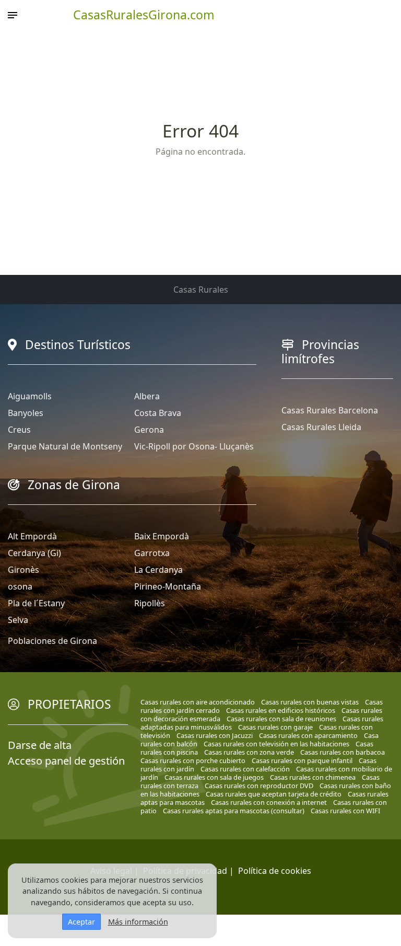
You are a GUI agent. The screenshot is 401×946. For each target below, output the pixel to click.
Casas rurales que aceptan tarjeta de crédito (273, 794)
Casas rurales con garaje (275, 727)
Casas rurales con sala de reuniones (281, 718)
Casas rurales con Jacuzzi (214, 735)
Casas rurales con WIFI (345, 810)
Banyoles (25, 413)
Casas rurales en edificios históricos (280, 710)
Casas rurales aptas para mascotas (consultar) (233, 810)
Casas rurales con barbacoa (342, 752)
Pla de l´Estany (36, 603)
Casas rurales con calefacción (245, 769)
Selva (18, 620)
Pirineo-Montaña (167, 586)
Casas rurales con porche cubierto (192, 760)
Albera (147, 396)
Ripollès (149, 603)
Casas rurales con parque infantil (302, 760)
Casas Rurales (200, 289)
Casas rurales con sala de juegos (214, 777)
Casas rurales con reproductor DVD (259, 785)
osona (20, 586)
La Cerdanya (158, 569)
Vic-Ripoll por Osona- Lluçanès (194, 446)
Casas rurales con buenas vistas (310, 702)
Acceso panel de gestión (66, 761)
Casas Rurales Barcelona (329, 410)
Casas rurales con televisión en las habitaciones (276, 743)
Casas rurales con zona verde (249, 752)
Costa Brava (157, 413)
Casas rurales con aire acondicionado (197, 702)
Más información (138, 922)
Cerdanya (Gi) (34, 553)
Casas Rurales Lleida (321, 427)
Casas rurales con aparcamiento (308, 735)
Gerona (149, 429)
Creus (19, 429)
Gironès (23, 569)
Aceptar (81, 922)
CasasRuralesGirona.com (144, 14)
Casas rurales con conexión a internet (269, 802)
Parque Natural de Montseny (65, 446)
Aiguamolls (30, 396)
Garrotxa (152, 553)
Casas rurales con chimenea (313, 777)
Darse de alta (40, 745)
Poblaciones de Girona (52, 641)
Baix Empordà (161, 536)
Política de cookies (274, 870)
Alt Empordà (32, 536)
